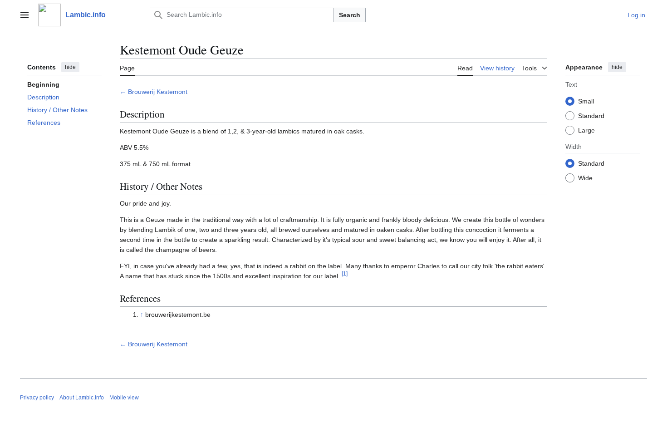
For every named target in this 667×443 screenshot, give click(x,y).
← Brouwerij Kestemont (153, 91)
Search (349, 15)
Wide (585, 178)
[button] (24, 15)
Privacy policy (37, 397)
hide (70, 67)
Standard (591, 115)
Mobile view (124, 397)
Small (586, 101)
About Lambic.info (81, 397)
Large (586, 130)
